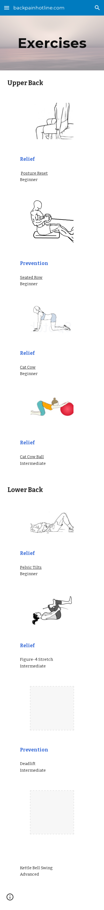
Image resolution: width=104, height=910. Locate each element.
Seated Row (31, 277)
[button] (6, 7)
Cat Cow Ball (32, 456)
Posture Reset (34, 173)
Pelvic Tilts (31, 567)
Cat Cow (27, 367)
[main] (52, 43)
